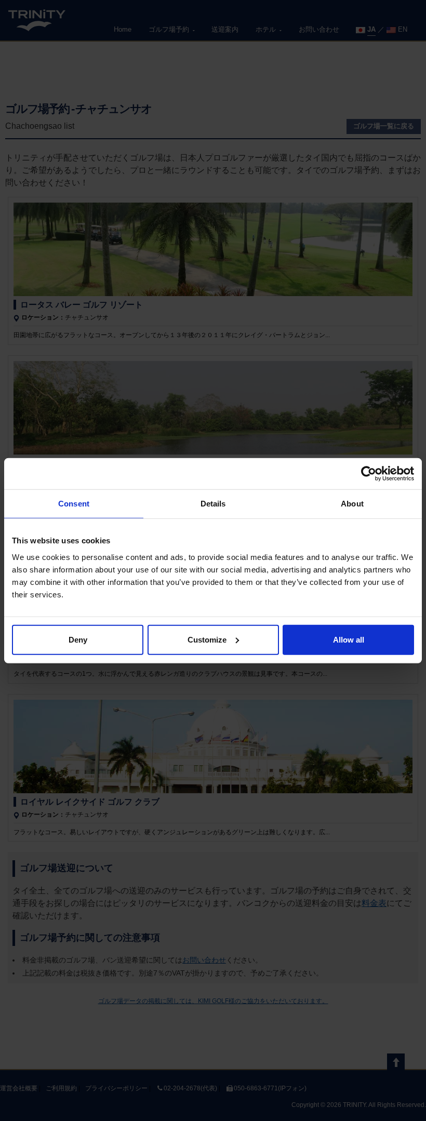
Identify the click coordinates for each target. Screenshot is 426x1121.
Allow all (348, 639)
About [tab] (352, 503)
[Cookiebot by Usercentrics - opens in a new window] (368, 474)
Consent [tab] (73, 503)
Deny (78, 639)
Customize (207, 639)
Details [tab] (213, 503)
